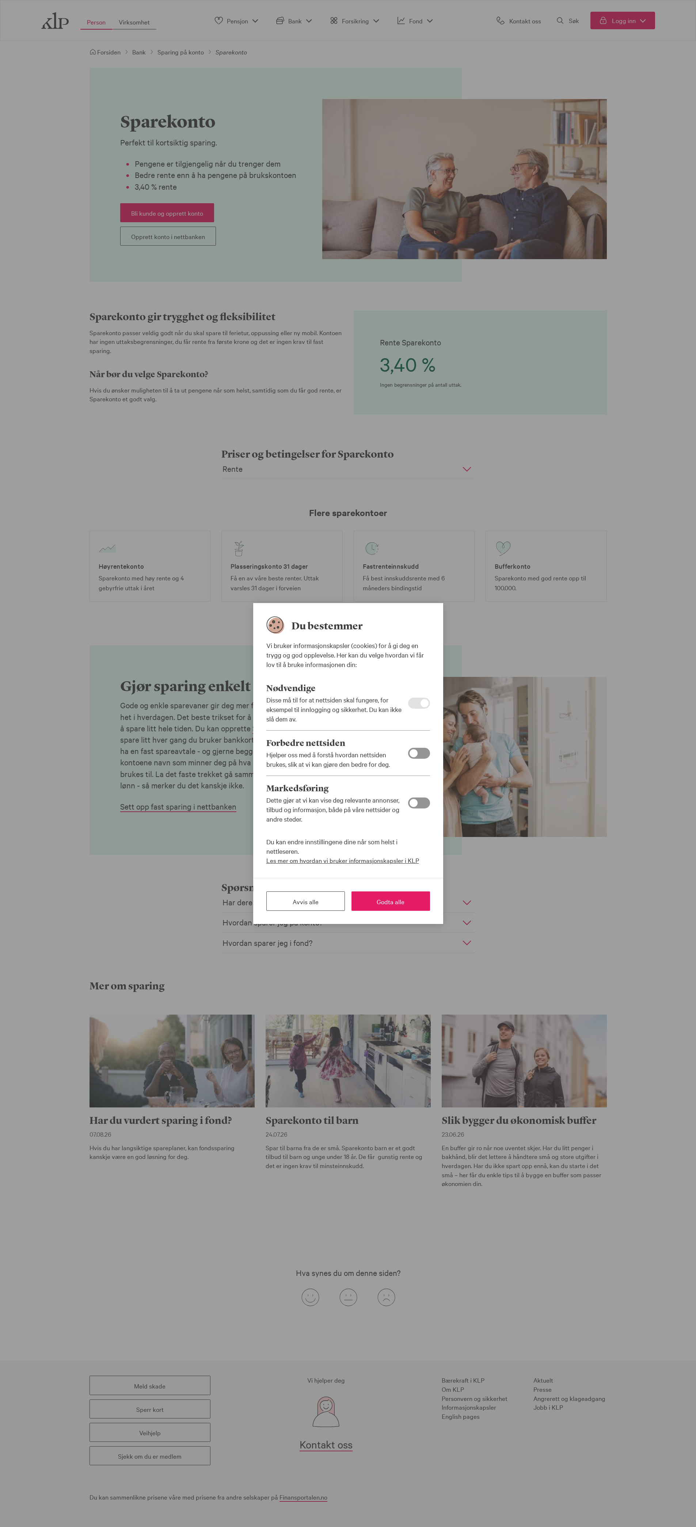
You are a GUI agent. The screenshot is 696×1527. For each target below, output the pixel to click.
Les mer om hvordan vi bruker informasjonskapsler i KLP (342, 860)
